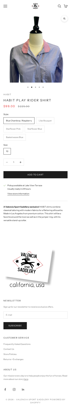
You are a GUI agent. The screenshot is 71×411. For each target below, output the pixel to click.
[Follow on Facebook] (5, 389)
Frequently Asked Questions (17, 344)
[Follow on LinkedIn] (23, 389)
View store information (18, 193)
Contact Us (8, 349)
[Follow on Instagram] (14, 389)
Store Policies (10, 354)
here (26, 379)
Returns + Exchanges (13, 359)
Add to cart (35, 174)
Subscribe (15, 325)
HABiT (7, 94)
